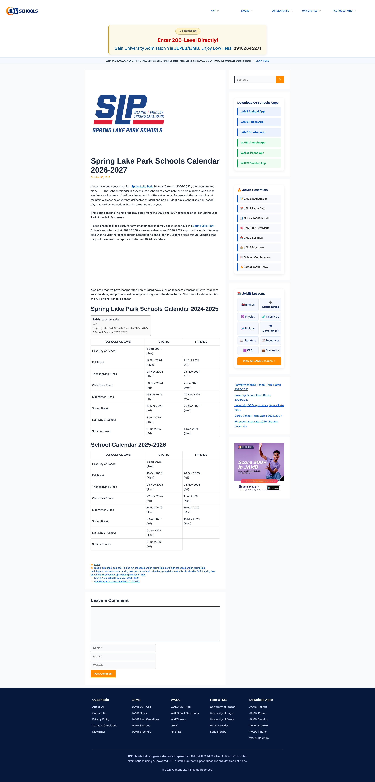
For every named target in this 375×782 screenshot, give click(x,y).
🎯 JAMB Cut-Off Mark (254, 227)
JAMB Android (258, 706)
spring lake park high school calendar (173, 567)
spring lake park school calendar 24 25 (182, 571)
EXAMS (245, 10)
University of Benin (222, 719)
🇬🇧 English (248, 304)
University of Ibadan (222, 706)
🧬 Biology (248, 328)
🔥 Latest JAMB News (254, 266)
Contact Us (99, 713)
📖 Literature (248, 340)
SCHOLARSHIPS (280, 10)
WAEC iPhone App (252, 152)
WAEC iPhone (258, 731)
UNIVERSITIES (309, 10)
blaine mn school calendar (137, 567)
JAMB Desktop (258, 719)
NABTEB (176, 731)
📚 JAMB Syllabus (251, 237)
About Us (98, 706)
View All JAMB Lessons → (259, 361)
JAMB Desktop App (253, 132)
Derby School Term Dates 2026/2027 (258, 415)
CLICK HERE (262, 60)
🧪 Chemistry (270, 316)
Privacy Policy (101, 719)
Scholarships (218, 731)
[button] (123, 10)
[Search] (280, 79)
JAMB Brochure (141, 731)
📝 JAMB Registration (254, 198)
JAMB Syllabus (141, 725)
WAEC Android (258, 725)
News (97, 564)
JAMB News (139, 713)
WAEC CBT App (181, 706)
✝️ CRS (248, 350)
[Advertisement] (155, 266)
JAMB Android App (253, 111)
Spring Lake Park (142, 186)
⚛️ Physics (248, 316)
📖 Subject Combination (255, 257)
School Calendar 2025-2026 (111, 332)
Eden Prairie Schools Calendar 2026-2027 (116, 581)
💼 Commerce (270, 350)
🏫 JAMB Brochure (252, 247)
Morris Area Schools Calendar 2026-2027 (116, 578)
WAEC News (179, 719)
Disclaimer (98, 731)
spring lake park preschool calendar (141, 571)
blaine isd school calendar (108, 567)
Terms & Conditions (104, 725)
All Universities (219, 725)
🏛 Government (271, 328)
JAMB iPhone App (252, 121)
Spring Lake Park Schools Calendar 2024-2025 (121, 328)
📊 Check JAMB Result (254, 218)
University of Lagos (222, 713)
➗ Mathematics (270, 304)
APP (213, 10)
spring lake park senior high (130, 574)
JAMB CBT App (141, 706)
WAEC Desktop (259, 738)
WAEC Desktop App (253, 163)
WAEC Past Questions (185, 713)
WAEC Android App (253, 142)
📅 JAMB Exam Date (252, 208)
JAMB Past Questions (145, 719)
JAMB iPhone (257, 713)
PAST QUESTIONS (342, 10)
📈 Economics (270, 340)
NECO (174, 725)
